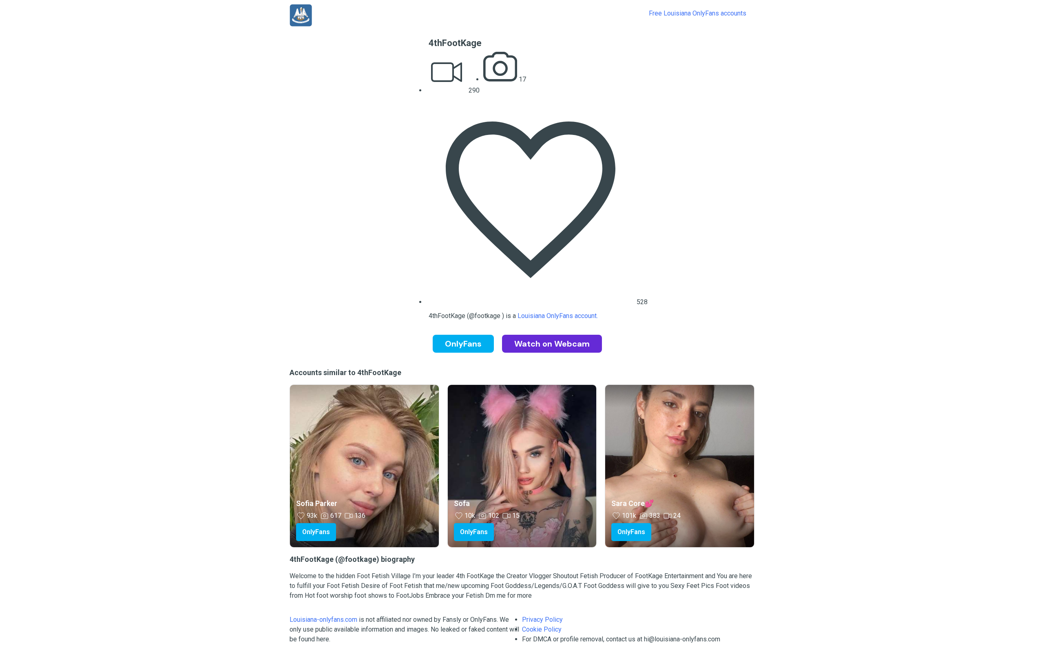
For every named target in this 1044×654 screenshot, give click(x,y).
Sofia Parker (316, 503)
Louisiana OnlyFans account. (558, 316)
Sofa (462, 503)
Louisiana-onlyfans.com (323, 619)
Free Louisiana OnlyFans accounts (697, 13)
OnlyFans (316, 532)
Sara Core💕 (632, 503)
